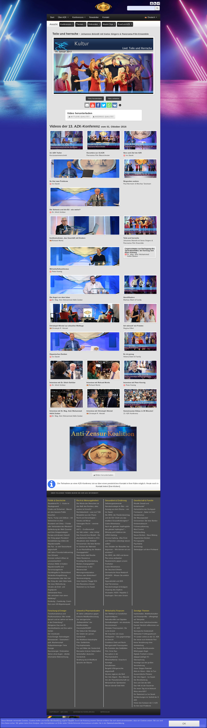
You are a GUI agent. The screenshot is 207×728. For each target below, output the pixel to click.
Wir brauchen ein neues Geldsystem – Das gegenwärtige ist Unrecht (117, 637)
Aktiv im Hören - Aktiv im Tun (145, 671)
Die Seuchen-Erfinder (113, 570)
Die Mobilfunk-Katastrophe (86, 640)
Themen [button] (80, 24)
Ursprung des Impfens (113, 590)
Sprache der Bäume (84, 663)
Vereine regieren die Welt (115, 674)
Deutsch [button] (151, 17)
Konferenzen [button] (78, 17)
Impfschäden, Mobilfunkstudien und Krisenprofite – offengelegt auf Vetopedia (146, 616)
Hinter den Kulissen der (143, 703)
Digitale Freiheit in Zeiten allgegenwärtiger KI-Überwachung (143, 657)
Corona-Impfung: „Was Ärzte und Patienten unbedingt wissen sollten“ (117, 541)
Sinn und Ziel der (140, 683)
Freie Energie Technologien (58, 637)
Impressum (105, 712)
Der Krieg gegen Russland (58, 538)
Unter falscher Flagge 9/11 (86, 581)
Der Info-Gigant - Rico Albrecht (117, 677)
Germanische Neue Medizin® (116, 572)
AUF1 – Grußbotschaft (85, 529)
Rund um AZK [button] (124, 24)
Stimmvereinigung (83, 578)
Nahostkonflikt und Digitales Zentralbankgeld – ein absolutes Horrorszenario (117, 622)
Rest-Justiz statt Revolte (85, 555)
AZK (149, 683)
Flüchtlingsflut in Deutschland (59, 572)
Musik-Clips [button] (108, 24)
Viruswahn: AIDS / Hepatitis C (116, 593)
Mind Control (139, 529)
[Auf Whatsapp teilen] (109, 105)
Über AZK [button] (62, 17)
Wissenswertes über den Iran (59, 578)
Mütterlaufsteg (139, 532)
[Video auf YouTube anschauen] (92, 105)
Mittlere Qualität (79, 117)
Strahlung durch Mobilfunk (86, 660)
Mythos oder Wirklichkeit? (86, 575)
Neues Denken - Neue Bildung (145, 535)
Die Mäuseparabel (141, 518)
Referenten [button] (93, 24)
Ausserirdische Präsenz (143, 674)
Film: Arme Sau (111, 651)
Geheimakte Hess (55, 593)
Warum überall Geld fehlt (114, 686)
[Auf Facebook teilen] (98, 105)
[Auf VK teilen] (114, 105)
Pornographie (139, 541)
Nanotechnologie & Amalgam (116, 587)
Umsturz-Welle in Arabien (58, 564)
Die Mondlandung (140, 680)
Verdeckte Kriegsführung (57, 575)
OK (184, 723)
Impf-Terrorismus (111, 584)
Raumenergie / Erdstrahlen (58, 651)
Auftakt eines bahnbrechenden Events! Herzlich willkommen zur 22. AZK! (146, 625)
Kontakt (105, 17)
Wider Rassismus (83, 558)
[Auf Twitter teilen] (103, 105)
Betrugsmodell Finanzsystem (116, 645)
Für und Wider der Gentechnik (88, 648)
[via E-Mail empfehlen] (87, 105)
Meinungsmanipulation (85, 572)
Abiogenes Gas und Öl (56, 625)
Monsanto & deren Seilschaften (88, 651)
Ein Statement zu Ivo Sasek (144, 694)
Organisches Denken (142, 538)
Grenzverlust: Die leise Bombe (88, 544)
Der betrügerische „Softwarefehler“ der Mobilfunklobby (84, 622)
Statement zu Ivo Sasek (85, 587)
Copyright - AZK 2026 (59, 712)
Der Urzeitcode (54, 634)
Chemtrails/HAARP (83, 628)
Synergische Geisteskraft (143, 631)
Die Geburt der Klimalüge (86, 631)
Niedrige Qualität (104, 117)
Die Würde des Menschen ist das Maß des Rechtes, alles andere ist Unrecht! (87, 506)
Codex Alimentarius (112, 524)
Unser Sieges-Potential (143, 668)
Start (52, 17)
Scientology (138, 547)
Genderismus (139, 515)
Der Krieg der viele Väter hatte (60, 581)
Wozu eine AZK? (140, 691)
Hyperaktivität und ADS (114, 581)
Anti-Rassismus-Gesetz (85, 584)
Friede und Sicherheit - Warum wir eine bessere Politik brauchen (60, 512)
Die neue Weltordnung (56, 584)
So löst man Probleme (142, 706)
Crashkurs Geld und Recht (115, 642)
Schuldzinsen (110, 665)
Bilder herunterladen (104, 475)
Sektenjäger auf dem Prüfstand (146, 549)
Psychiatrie (138, 544)
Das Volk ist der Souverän (144, 686)
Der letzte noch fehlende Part (145, 640)
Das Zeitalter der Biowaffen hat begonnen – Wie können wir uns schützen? (117, 549)
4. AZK (155, 703)
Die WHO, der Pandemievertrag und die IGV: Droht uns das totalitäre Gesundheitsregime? (117, 518)
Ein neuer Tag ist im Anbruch (145, 688)
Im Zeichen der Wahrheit (86, 547)
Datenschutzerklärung (84, 712)
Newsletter (94, 17)
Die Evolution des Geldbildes (116, 648)
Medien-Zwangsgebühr (85, 564)
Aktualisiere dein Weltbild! (86, 541)
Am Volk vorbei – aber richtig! (87, 532)
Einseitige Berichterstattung (87, 561)
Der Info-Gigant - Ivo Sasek (144, 677)
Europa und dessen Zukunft (58, 535)
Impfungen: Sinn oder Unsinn (116, 595)
